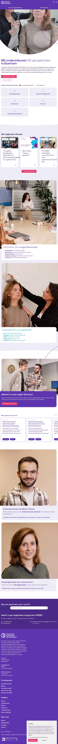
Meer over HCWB (7, 80)
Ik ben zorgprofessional (15, 7)
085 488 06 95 (5, 660)
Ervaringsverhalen (6, 688)
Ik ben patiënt (44, 7)
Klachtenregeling (6, 712)
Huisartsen (4, 708)
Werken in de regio (10, 256)
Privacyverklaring (5, 734)
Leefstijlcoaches (5, 710)
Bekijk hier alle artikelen (29, 171)
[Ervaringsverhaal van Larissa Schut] (30, 551)
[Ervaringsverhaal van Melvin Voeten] (28, 477)
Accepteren (33, 740)
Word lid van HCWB (6, 693)
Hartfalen (6, 335)
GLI (4, 333)
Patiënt (3, 701)
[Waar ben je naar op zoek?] (54, 2)
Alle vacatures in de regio (9, 76)
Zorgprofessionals (6, 684)
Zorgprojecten (5, 703)
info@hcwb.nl (4, 661)
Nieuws (3, 686)
